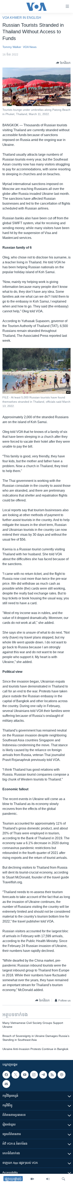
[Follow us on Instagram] (34, 1075)
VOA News (29, 47)
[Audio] (48, 1179)
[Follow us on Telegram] (43, 1075)
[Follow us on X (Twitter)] (15, 1075)
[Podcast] (61, 1075)
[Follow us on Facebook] (6, 1075)
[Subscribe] (6, 1084)
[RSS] (52, 1075)
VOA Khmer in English (21, 17)
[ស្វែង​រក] (63, 1179)
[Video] (32, 1179)
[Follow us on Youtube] (25, 1075)
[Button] (63, 62)
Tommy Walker (11, 47)
